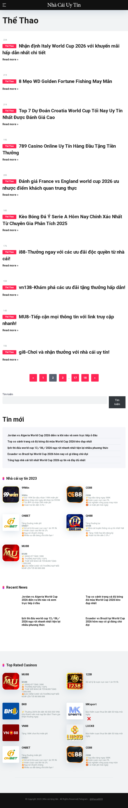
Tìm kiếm (7, 394)
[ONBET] (10, 530)
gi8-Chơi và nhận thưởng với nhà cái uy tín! (64, 352)
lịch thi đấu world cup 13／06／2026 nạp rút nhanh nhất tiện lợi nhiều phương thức (58, 447)
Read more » (10, 59)
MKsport (91, 704)
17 (75, 377)
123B (89, 674)
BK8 (24, 704)
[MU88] (10, 560)
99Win (25, 487)
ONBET (26, 515)
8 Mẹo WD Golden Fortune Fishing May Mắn (65, 81)
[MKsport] (74, 718)
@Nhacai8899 (96, 799)
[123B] (74, 688)
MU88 (25, 546)
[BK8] (10, 718)
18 (85, 377)
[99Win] (10, 502)
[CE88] (74, 502)
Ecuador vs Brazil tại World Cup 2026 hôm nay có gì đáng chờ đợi (48, 454)
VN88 (25, 726)
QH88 (89, 515)
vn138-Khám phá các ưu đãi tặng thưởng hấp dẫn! (72, 287)
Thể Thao (9, 46)
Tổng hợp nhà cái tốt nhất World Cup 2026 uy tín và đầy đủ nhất (46, 460)
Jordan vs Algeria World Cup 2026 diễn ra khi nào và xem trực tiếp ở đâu (52, 435)
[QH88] (74, 530)
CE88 (89, 487)
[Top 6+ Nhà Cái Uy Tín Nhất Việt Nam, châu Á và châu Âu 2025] (64, 5)
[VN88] (10, 740)
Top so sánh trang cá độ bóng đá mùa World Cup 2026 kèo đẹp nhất (50, 441)
